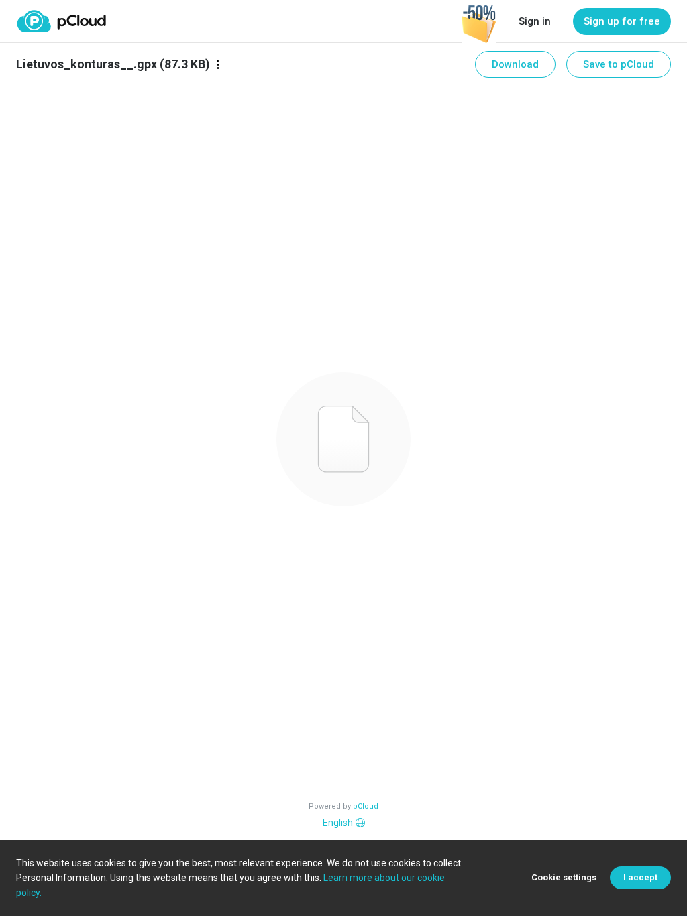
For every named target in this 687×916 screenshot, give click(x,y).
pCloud (365, 806)
